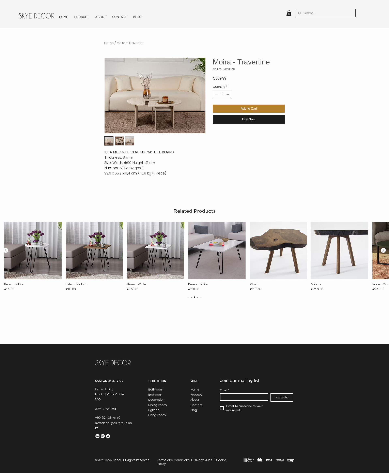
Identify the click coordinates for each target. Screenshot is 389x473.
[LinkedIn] (97, 436)
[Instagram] (103, 436)
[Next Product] (383, 250)
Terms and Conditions (173, 460)
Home (109, 43)
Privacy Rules (202, 460)
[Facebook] (108, 436)
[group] (194, 257)
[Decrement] (215, 94)
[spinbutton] (222, 94)
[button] (288, 13)
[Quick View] (33, 250)
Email (224, 390)
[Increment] (228, 94)
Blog (193, 410)
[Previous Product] (5, 250)
